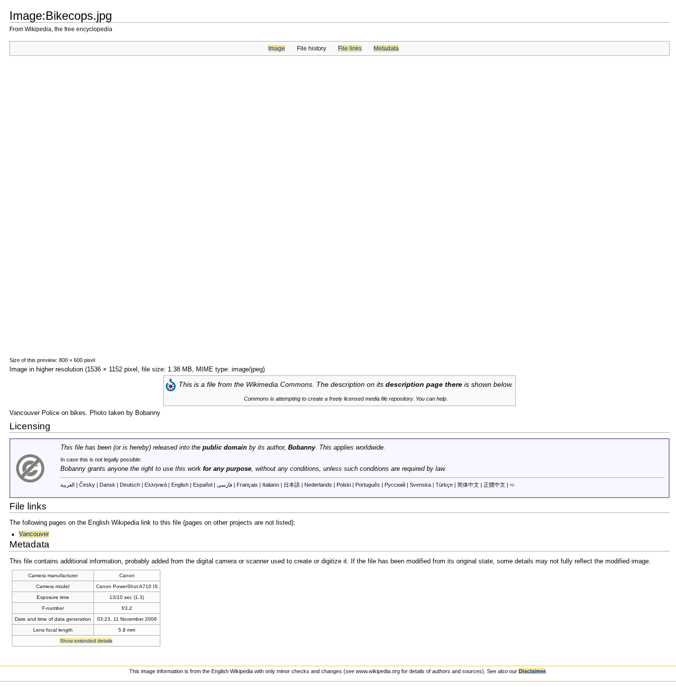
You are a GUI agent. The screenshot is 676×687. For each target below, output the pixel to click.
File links (350, 48)
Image (276, 48)
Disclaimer (532, 671)
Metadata (386, 48)
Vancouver (34, 534)
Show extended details (86, 640)
